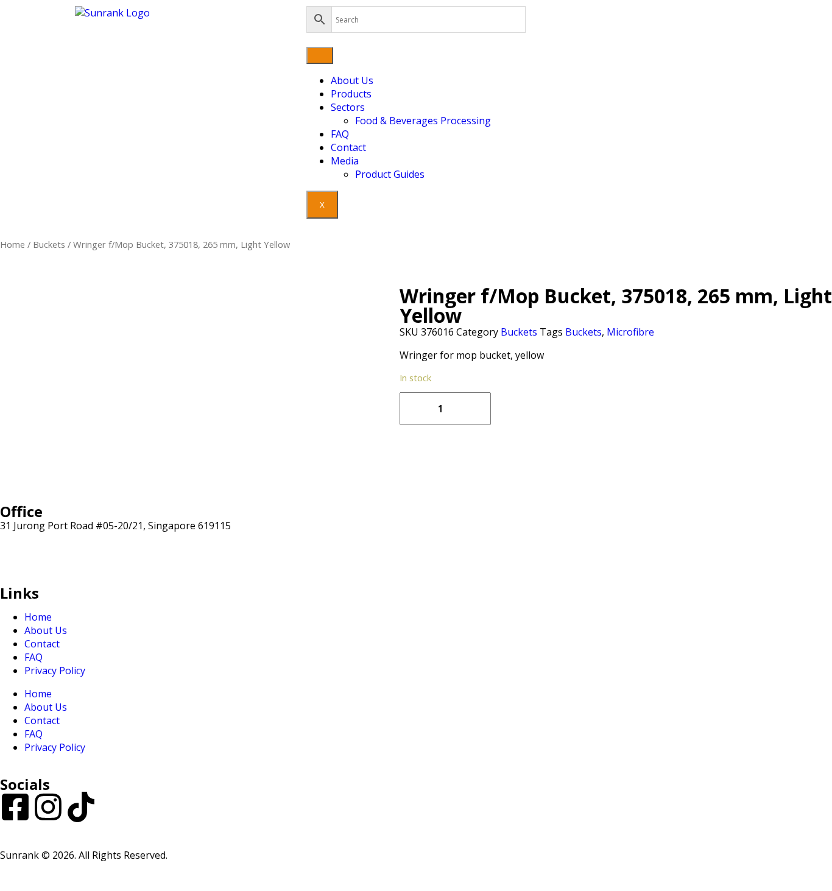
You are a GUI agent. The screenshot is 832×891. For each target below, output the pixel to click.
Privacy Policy (54, 670)
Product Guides (390, 174)
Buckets (49, 244)
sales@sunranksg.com (51, 552)
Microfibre (630, 332)
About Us (352, 80)
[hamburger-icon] (319, 55)
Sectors (348, 107)
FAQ (340, 134)
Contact (348, 147)
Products (351, 93)
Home (12, 244)
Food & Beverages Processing (423, 120)
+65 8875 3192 (33, 565)
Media (345, 160)
